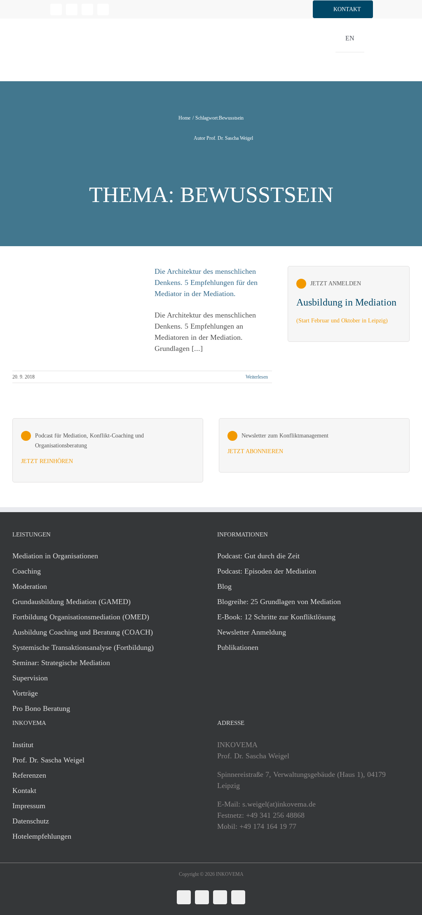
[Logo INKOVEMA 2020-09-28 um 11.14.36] (61, 22)
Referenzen (29, 775)
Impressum (28, 806)
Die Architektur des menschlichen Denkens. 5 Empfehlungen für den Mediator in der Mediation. (206, 282)
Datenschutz (30, 821)
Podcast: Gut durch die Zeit (258, 556)
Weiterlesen (257, 377)
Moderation (29, 586)
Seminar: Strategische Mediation (61, 663)
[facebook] (71, 9)
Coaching (26, 571)
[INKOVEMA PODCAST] (107, 450)
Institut (22, 745)
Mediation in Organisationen (55, 556)
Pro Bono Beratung (41, 708)
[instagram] (87, 9)
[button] (342, 9)
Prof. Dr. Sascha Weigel (48, 760)
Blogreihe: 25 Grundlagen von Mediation (279, 601)
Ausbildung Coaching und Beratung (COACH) (82, 632)
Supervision (30, 678)
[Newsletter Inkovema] (314, 445)
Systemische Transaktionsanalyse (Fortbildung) (83, 647)
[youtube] (103, 9)
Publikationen (237, 647)
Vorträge (25, 693)
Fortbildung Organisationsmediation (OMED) (80, 617)
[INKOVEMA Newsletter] (349, 304)
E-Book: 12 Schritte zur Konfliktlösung (276, 617)
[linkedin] (56, 9)
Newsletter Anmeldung (251, 632)
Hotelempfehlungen (41, 836)
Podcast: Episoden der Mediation (266, 571)
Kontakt (24, 790)
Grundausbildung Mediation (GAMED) (71, 601)
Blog (224, 586)
